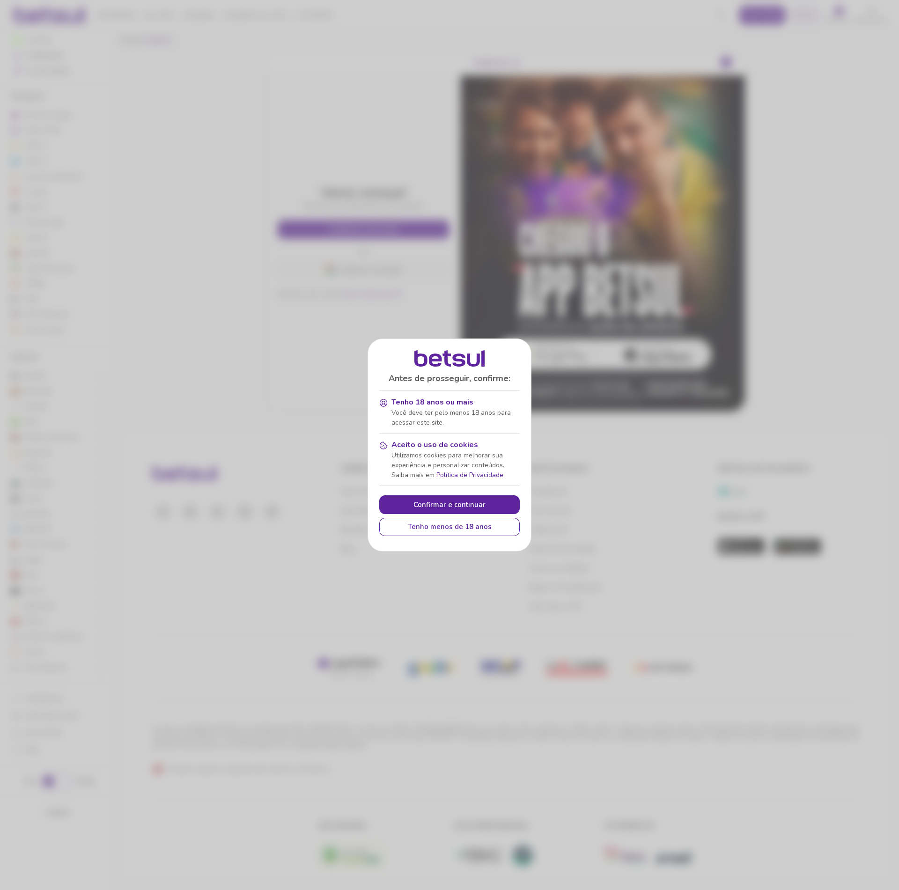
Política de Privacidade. (470, 475)
